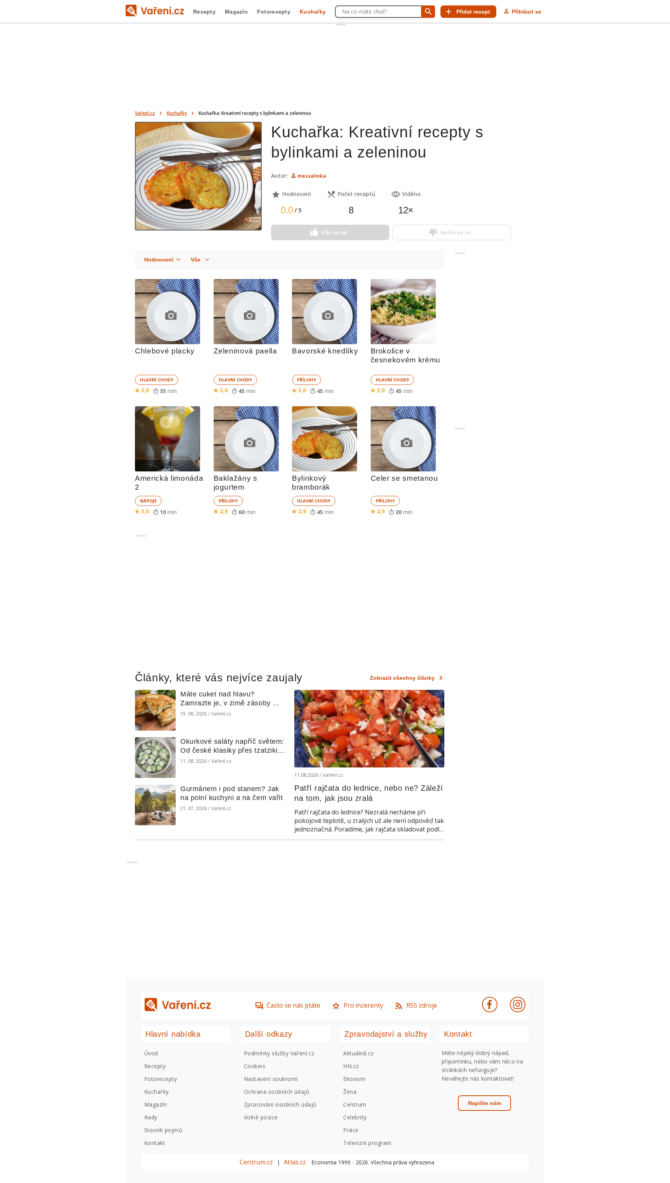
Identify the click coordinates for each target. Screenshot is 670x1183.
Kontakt (154, 1143)
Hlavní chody (156, 380)
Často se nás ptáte (293, 1005)
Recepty (204, 12)
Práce (350, 1130)
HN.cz (351, 1066)
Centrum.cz (256, 1162)
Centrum (354, 1104)
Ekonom (354, 1079)
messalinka (311, 176)
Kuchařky (313, 12)
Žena (349, 1091)
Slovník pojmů (163, 1130)
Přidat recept (473, 12)
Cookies (254, 1066)
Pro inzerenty (363, 1005)
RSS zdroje (421, 1005)
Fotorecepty (273, 12)
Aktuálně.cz (358, 1053)
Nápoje (148, 501)
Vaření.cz (145, 113)
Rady (150, 1117)
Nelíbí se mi (455, 232)
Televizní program (367, 1143)
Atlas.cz (295, 1162)
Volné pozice (261, 1117)
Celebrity (354, 1117)
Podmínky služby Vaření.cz (279, 1053)
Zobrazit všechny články (402, 678)
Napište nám (484, 1103)
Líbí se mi (334, 232)
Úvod (151, 1053)
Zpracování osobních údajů (280, 1104)
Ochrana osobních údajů (277, 1091)
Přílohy (306, 380)
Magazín (236, 12)
